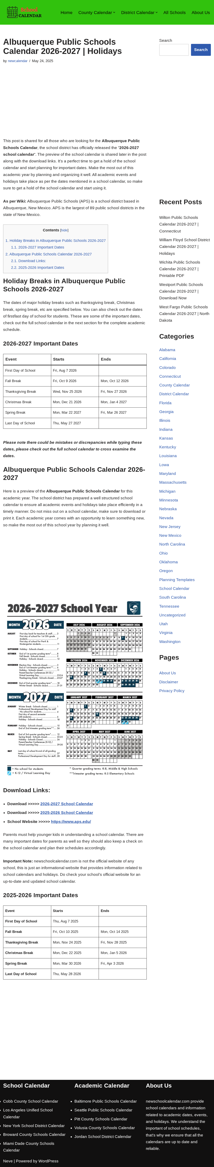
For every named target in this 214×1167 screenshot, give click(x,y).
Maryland (167, 473)
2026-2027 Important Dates (37, 247)
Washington (170, 641)
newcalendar (18, 61)
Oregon (166, 571)
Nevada (166, 518)
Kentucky (167, 447)
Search (165, 40)
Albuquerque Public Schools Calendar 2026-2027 (48, 254)
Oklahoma (168, 562)
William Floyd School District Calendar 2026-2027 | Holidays (184, 247)
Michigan (167, 491)
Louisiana (168, 456)
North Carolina (172, 544)
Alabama (167, 350)
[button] (114, 12)
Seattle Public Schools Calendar (103, 1110)
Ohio (163, 553)
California (167, 358)
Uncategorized (172, 615)
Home (67, 12)
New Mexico (170, 535)
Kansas (166, 438)
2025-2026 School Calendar (66, 812)
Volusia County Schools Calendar (104, 1128)
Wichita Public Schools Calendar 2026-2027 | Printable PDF (179, 269)
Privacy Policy (172, 691)
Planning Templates (177, 580)
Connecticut (170, 376)
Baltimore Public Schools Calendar (105, 1101)
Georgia (166, 411)
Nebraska (168, 509)
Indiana (166, 429)
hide (64, 230)
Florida (165, 403)
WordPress (48, 1161)
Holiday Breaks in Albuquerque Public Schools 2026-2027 (55, 241)
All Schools (174, 12)
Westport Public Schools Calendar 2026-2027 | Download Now (181, 291)
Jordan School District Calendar (102, 1136)
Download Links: (28, 261)
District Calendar (174, 394)
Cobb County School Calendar (30, 1101)
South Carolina (172, 597)
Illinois (164, 420)
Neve (8, 1161)
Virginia (166, 632)
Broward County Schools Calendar (34, 1134)
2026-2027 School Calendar (66, 804)
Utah (163, 624)
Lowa (164, 465)
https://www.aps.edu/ (71, 821)
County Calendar (174, 385)
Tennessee (169, 606)
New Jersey (170, 526)
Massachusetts (173, 482)
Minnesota (168, 500)
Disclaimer (168, 682)
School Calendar (174, 588)
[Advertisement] (75, 106)
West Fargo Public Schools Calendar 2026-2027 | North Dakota (184, 314)
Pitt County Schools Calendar (100, 1119)
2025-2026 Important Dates (37, 267)
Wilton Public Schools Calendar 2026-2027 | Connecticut (179, 224)
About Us (201, 12)
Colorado (167, 367)
